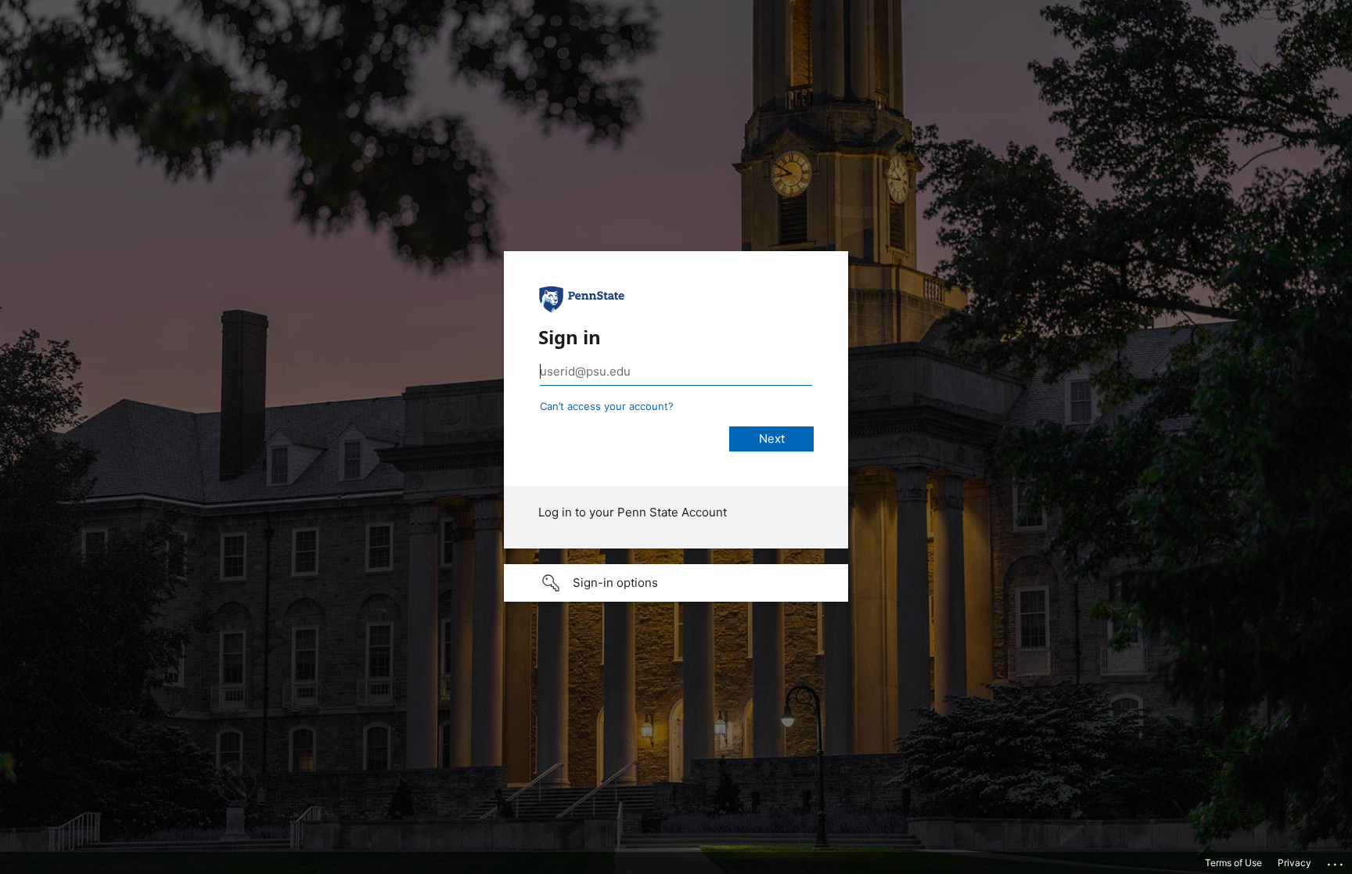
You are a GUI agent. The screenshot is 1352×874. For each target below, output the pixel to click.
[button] (676, 583)
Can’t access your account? (607, 406)
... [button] (1336, 861)
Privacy (1294, 863)
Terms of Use (1233, 863)
